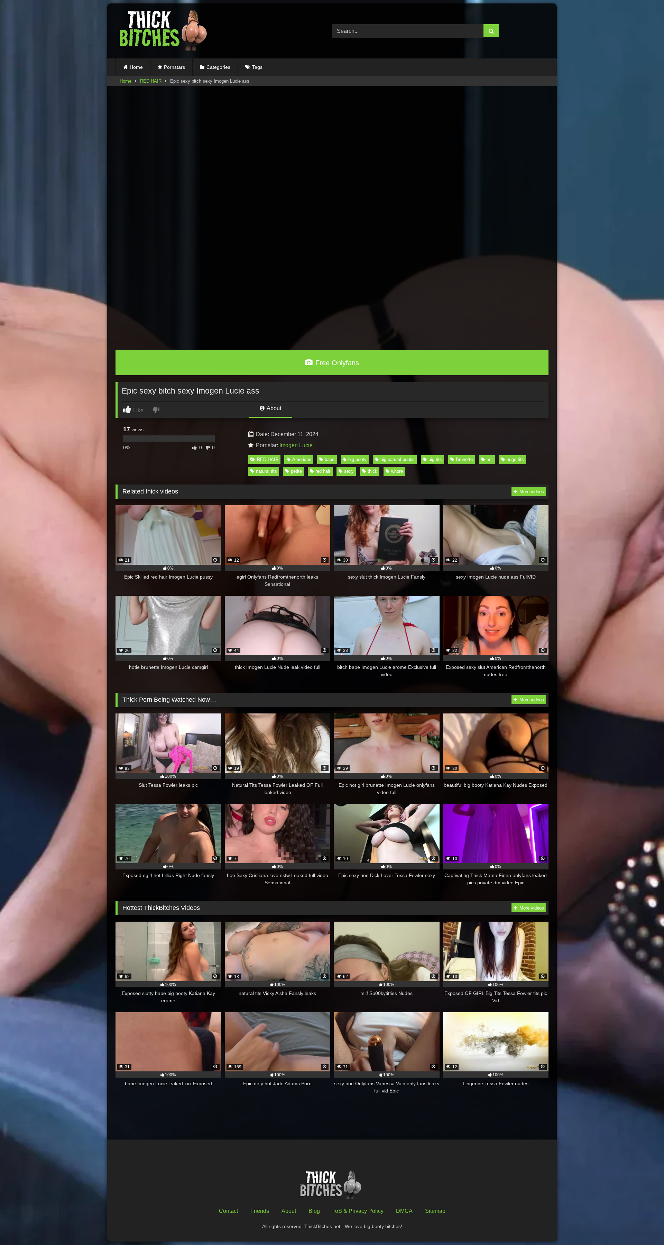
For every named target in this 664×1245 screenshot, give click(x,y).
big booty (357, 459)
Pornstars (174, 67)
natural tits (266, 471)
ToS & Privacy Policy (358, 1211)
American (301, 459)
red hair (322, 471)
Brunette (464, 459)
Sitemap (435, 1211)
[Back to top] (642, 1224)
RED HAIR (151, 81)
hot (490, 459)
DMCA (404, 1211)
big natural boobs (397, 459)
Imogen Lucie (296, 445)
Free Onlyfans (336, 363)
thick (372, 471)
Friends (259, 1211)
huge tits (515, 459)
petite (296, 471)
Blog (314, 1211)
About (273, 408)
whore (397, 471)
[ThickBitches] (165, 31)
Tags (257, 67)
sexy (349, 471)
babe (329, 459)
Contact (228, 1211)
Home (136, 67)
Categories (218, 67)
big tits (435, 459)
